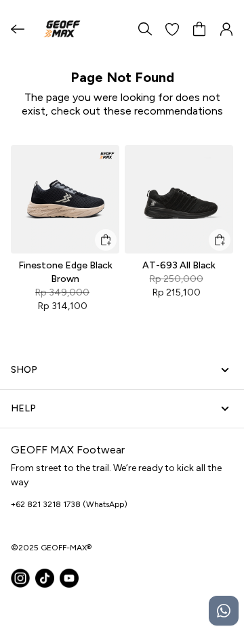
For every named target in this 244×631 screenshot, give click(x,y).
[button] (172, 29)
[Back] (17, 29)
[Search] (145, 29)
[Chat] (224, 611)
